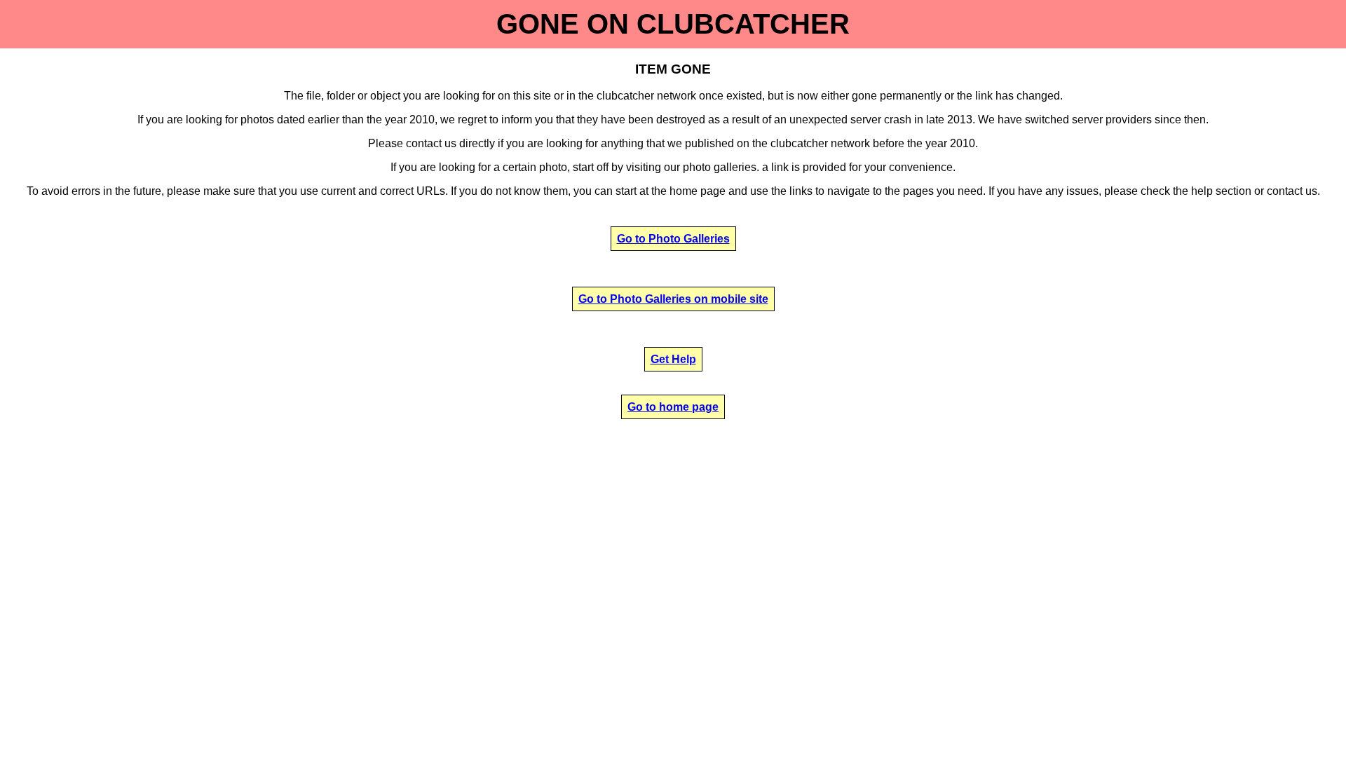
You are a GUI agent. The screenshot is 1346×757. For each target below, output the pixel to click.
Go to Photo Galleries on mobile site (673, 299)
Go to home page (673, 407)
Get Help (673, 359)
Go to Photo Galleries (673, 239)
